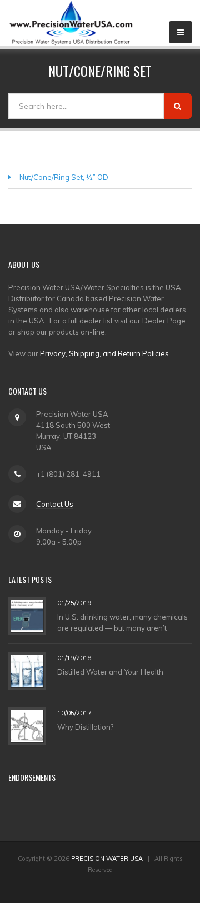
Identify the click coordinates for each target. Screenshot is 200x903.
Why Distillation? (85, 726)
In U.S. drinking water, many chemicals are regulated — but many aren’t (122, 622)
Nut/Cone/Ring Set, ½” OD (63, 177)
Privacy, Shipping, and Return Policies (104, 353)
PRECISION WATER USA (107, 858)
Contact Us (54, 504)
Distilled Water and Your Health (110, 671)
